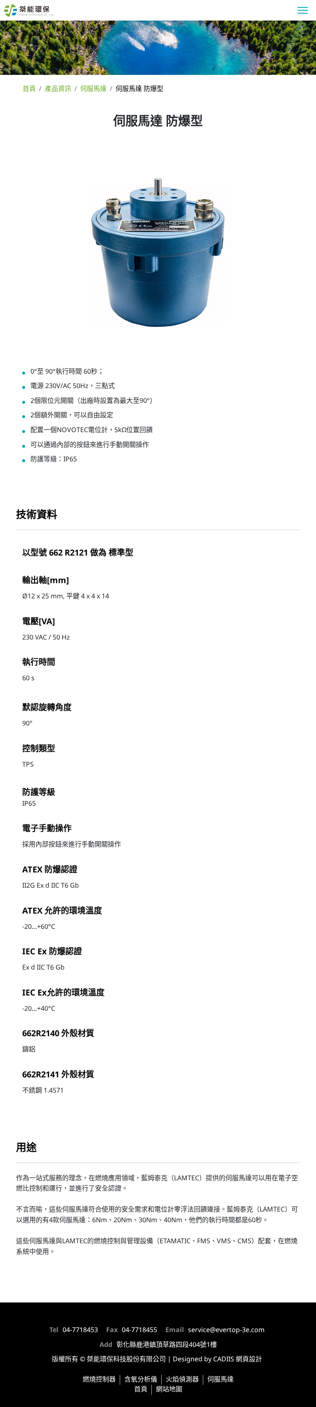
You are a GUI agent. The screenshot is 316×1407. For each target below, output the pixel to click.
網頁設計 (249, 1359)
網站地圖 (169, 1389)
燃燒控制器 (99, 1379)
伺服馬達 (220, 1379)
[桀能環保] (39, 11)
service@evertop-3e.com (226, 1330)
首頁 (140, 1389)
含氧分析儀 (140, 1379)
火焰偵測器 (182, 1379)
